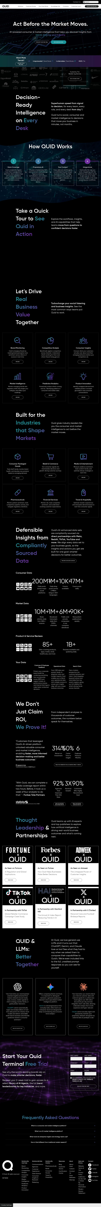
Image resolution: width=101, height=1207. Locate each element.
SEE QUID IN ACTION (58, 42)
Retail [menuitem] (47, 1168)
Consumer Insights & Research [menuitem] (35, 1178)
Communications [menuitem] (37, 1164)
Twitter (94, 1169)
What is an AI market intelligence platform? (49, 1131)
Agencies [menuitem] (35, 1167)
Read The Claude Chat (83, 1026)
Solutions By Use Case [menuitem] (25, 1162)
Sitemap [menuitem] (72, 1180)
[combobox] (91, 2)
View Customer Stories (74, 78)
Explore (17, 361)
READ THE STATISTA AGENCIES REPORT (77, 804)
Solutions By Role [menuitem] (37, 1161)
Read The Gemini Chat (50, 1026)
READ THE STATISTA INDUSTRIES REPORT (59, 804)
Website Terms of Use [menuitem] (81, 1168)
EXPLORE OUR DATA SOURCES (68, 560)
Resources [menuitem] (62, 1161)
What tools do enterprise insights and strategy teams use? (49, 1137)
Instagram (95, 1176)
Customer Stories (31, 6)
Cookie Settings (6, 1205)
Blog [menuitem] (60, 1164)
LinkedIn (94, 1172)
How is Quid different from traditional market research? (49, 1142)
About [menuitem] (71, 1161)
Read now (10, 880)
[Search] (84, 2)
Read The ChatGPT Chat (17, 1028)
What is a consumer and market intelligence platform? (48, 1126)
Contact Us (76, 2)
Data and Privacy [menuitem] (81, 1162)
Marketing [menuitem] (35, 1182)
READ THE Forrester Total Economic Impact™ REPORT (68, 764)
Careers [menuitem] (71, 1169)
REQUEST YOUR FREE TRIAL (92, 6)
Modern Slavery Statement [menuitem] (81, 1191)
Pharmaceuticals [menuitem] (50, 1166)
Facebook (95, 1165)
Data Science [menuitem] (36, 1173)
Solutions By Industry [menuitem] (49, 1162)
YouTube (95, 1180)
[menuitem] (93, 1161)
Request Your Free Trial (42, 42)
